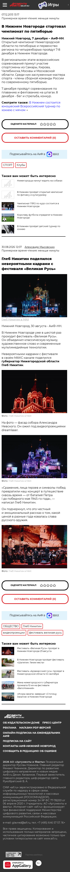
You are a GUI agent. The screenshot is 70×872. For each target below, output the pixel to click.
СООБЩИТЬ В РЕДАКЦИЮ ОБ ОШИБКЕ (30, 751)
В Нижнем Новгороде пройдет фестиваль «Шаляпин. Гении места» (40, 661)
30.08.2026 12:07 (12, 247)
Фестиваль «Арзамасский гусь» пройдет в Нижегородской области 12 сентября (40, 672)
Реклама (9, 727)
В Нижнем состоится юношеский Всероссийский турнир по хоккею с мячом (31, 106)
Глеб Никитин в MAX (15, 319)
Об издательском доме (21, 722)
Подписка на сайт (17, 741)
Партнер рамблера (33, 855)
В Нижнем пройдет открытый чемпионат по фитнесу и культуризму (40, 193)
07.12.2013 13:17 (10, 14)
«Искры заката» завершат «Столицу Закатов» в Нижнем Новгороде (37, 695)
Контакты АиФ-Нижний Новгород (29, 746)
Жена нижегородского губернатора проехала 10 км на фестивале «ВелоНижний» (37, 685)
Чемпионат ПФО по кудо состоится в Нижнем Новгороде (38, 205)
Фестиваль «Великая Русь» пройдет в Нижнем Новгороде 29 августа (38, 649)
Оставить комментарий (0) (35, 137)
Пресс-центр (51, 722)
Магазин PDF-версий (35, 727)
